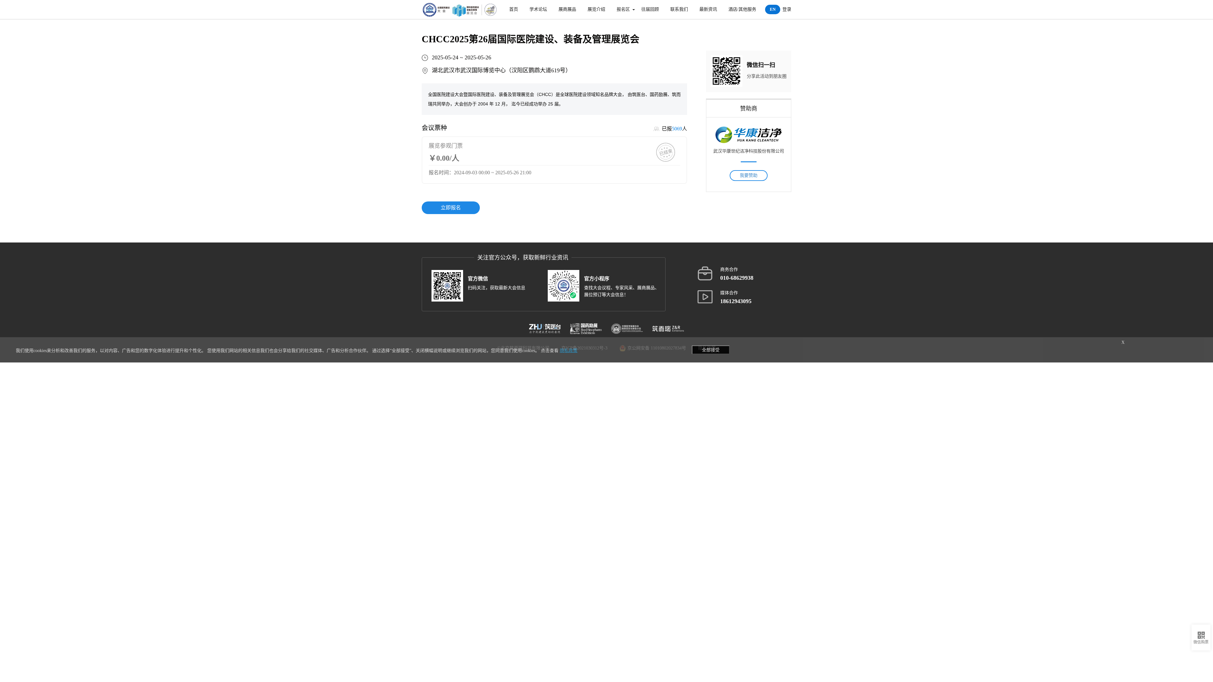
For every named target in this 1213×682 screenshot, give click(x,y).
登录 (786, 9)
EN (772, 9)
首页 (513, 9)
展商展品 (567, 9)
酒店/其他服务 (742, 9)
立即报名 (451, 207)
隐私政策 (568, 350)
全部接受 (711, 349)
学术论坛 (538, 9)
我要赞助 (748, 175)
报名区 (623, 9)
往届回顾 (650, 9)
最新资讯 (708, 9)
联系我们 (679, 9)
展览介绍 (596, 9)
